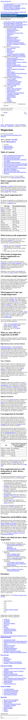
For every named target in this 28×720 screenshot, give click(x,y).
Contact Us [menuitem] (9, 101)
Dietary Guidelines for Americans (9, 523)
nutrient (10, 186)
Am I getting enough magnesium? (12, 162)
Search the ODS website (10, 102)
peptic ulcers (16, 495)
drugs (11, 494)
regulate (6, 502)
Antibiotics (6, 486)
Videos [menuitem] (8, 35)
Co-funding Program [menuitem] (12, 80)
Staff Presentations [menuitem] (11, 97)
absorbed (3, 266)
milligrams (10, 203)
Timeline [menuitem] (9, 99)
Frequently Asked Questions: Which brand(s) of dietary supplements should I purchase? (16, 564)
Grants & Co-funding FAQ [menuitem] (13, 84)
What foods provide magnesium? (12, 158)
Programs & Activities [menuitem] (12, 58)
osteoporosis (16, 386)
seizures (7, 315)
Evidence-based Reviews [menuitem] (13, 76)
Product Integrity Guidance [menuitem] (13, 83)
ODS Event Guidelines (9, 623)
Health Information (18, 27)
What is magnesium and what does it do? (14, 155)
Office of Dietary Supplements (14, 544)
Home (2, 124)
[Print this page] (5, 112)
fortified (10, 240)
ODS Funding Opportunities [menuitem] (11, 691)
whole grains (18, 245)
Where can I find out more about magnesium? (15, 172)
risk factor (18, 346)
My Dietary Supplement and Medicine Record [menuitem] (15, 652)
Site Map (6, 627)
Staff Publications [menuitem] (11, 95)
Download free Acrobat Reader (8, 636)
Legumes (6, 245)
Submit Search (22, 104)
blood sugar (8, 190)
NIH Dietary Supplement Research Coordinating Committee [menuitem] (15, 93)
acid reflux (6, 495)
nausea (25, 311)
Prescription (7, 494)
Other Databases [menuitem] (11, 72)
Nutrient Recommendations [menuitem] (13, 40)
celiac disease (17, 325)
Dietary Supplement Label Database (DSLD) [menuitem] (15, 678)
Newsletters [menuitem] (10, 52)
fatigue (7, 313)
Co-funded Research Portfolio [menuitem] (14, 81)
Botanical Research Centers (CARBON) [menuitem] (17, 62)
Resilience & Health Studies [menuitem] (14, 65)
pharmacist (11, 505)
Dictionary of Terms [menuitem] (12, 38)
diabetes (15, 326)
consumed (3, 424)
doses (10, 500)
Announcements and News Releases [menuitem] (16, 54)
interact (19, 476)
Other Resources (8, 149)
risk (1, 353)
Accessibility (7, 620)
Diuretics (6, 490)
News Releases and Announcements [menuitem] (13, 661)
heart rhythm (9, 317)
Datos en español (8, 146)
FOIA (5, 626)
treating (11, 272)
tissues (2, 402)
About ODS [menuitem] (10, 87)
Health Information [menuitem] (11, 28)
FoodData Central (15, 554)
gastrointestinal (13, 323)
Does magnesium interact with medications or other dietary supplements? (15, 168)
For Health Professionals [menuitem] (13, 41)
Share (2, 115)
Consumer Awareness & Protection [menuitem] (15, 42)
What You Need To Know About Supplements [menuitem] (15, 642)
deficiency (9, 304)
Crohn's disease (7, 325)
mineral (21, 389)
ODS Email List (11, 141)
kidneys (13, 300)
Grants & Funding (17, 77)
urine (16, 302)
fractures (9, 386)
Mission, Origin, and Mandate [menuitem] (14, 88)
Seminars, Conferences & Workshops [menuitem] (16, 55)
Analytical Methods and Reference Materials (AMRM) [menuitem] (15, 60)
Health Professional (8, 147)
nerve (24, 189)
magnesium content (17, 558)
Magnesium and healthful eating (11, 170)
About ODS (13, 86)
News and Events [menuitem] (11, 48)
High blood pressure (6, 346)
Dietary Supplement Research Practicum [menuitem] (17, 73)
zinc (14, 500)
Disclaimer (6, 173)
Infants (2, 210)
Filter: (2, 718)
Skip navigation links (6, 1)
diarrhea (16, 461)
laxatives (21, 271)
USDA (8, 554)
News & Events (16, 47)
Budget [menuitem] (8, 98)
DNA (15, 191)
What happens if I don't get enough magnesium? (15, 163)
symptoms (11, 299)
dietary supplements (17, 263)
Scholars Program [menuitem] (11, 74)
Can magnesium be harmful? (11, 166)
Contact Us (6, 619)
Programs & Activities (20, 56)
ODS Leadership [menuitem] (11, 91)
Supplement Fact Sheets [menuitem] (13, 30)
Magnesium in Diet (11, 548)
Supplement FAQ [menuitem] (11, 31)
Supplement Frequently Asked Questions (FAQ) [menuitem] (15, 641)
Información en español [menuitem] (12, 37)
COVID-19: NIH (8, 633)
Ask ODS (14, 139)
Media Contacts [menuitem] (11, 51)
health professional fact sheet (18, 177)
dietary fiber (13, 524)
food (8, 558)
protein (6, 191)
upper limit (19, 424)
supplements (4, 263)
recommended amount (10, 432)
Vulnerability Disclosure (10, 629)
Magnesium (10, 126)
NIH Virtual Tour (8, 631)
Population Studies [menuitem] (11, 63)
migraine (11, 399)
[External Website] (7, 534)
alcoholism (17, 328)
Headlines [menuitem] (9, 49)
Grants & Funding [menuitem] (11, 79)
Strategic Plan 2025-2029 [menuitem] (13, 90)
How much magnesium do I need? (12, 156)
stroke (15, 348)
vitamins (3, 524)
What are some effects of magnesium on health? (15, 165)
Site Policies (7, 622)
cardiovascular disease (6, 348)
